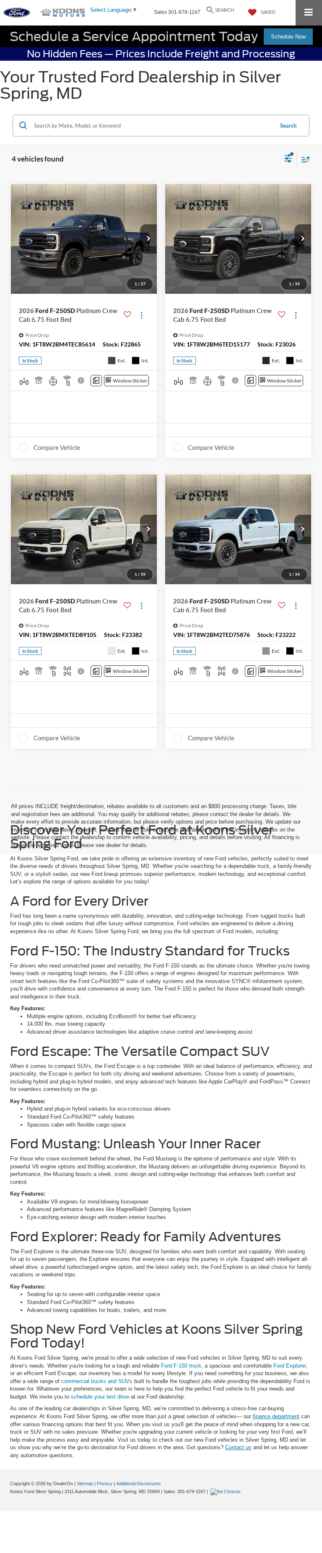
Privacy (104, 1483)
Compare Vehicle (57, 447)
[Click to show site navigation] (309, 13)
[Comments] (96, 380)
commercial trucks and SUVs (96, 1381)
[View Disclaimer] (81, 380)
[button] (148, 239)
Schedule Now (288, 36)
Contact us (238, 1447)
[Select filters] (288, 159)
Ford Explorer (289, 1366)
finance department (276, 1416)
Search (288, 125)
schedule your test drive (100, 1397)
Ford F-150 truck (181, 1366)
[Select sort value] (303, 159)
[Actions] (141, 315)
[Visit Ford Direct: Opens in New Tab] (226, 1491)
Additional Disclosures (138, 1483)
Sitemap (85, 1483)
